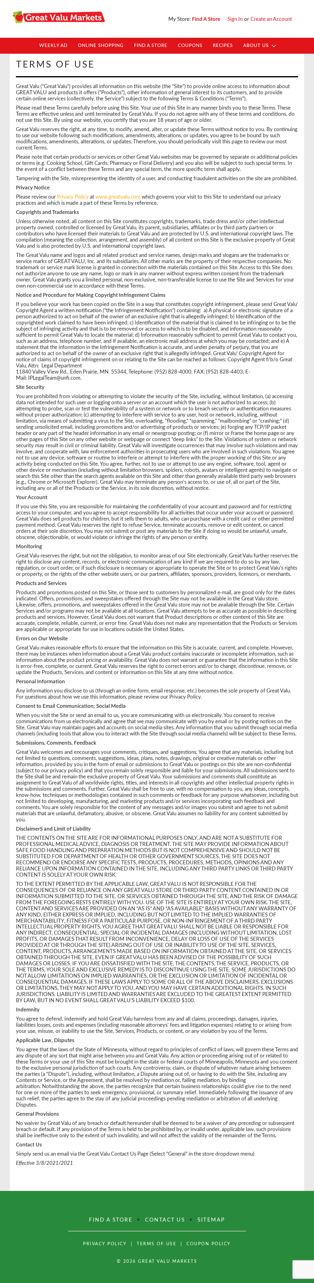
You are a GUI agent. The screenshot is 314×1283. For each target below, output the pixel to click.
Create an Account (271, 19)
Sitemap (211, 1220)
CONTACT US (165, 1220)
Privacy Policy (73, 197)
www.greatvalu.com (117, 197)
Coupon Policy (208, 1244)
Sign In (235, 19)
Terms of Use (156, 1244)
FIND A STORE (110, 1220)
